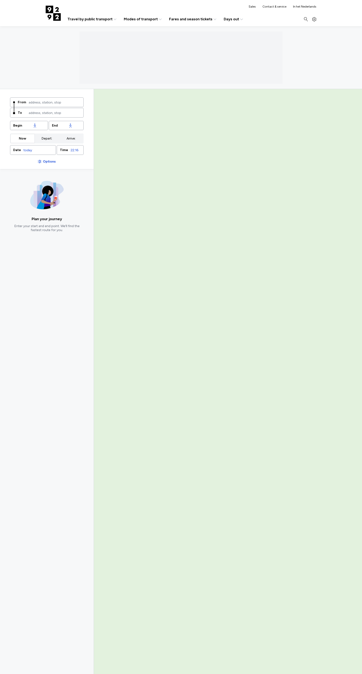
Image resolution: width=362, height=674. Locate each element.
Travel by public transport (89, 19)
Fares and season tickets (190, 19)
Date (17, 150)
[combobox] (54, 102)
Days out (231, 19)
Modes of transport (141, 19)
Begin (17, 125)
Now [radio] (22, 138)
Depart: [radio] (46, 138)
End (55, 125)
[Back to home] (53, 13)
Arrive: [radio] (71, 138)
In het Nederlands (304, 6)
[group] (47, 138)
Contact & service (274, 6)
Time (64, 150)
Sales (252, 6)
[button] (33, 150)
